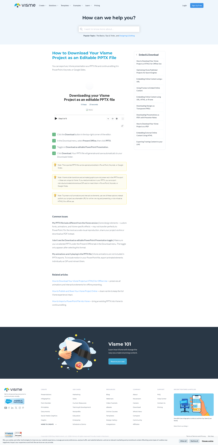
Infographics (45, 399)
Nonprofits (77, 411)
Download (137, 407)
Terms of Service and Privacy (196, 436)
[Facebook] (9, 408)
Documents (45, 411)
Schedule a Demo (79, 424)
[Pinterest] (23, 408)
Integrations (110, 424)
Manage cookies (207, 441)
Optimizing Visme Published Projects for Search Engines (146, 71)
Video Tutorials (111, 403)
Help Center (161, 399)
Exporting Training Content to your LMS (149, 143)
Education (76, 416)
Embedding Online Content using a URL (149, 80)
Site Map (211, 436)
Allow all (183, 441)
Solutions (52, 5)
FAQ (159, 394)
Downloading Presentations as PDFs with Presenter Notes (147, 116)
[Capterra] (9, 433)
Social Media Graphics (49, 416)
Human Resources (79, 403)
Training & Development (82, 407)
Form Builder (46, 403)
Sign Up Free (197, 5)
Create (41, 5)
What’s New (137, 411)
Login (184, 5)
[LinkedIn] (12, 408)
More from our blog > (181, 426)
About (135, 394)
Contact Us (161, 403)
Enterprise (76, 420)
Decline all (194, 441)
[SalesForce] (14, 401)
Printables (45, 407)
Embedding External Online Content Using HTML (146, 134)
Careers (136, 403)
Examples (77, 5)
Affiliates (136, 424)
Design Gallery (111, 420)
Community (137, 420)
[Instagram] (20, 408)
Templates (65, 5)
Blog (108, 394)
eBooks (109, 407)
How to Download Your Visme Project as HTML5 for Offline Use (79, 281)
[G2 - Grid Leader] (18, 433)
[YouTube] (5, 408)
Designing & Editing (127, 36)
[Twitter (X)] (16, 408)
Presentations (46, 394)
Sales (75, 399)
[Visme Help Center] (25, 5)
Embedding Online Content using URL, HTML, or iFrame (148, 98)
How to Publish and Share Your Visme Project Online (74, 291)
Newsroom (137, 399)
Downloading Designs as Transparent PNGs (145, 107)
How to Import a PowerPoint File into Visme (71, 301)
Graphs (43, 420)
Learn (87, 5)
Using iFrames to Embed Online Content (148, 89)
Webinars (109, 399)
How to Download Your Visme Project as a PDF (147, 125)
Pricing (97, 5)
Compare (136, 416)
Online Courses (112, 411)
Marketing (76, 394)
